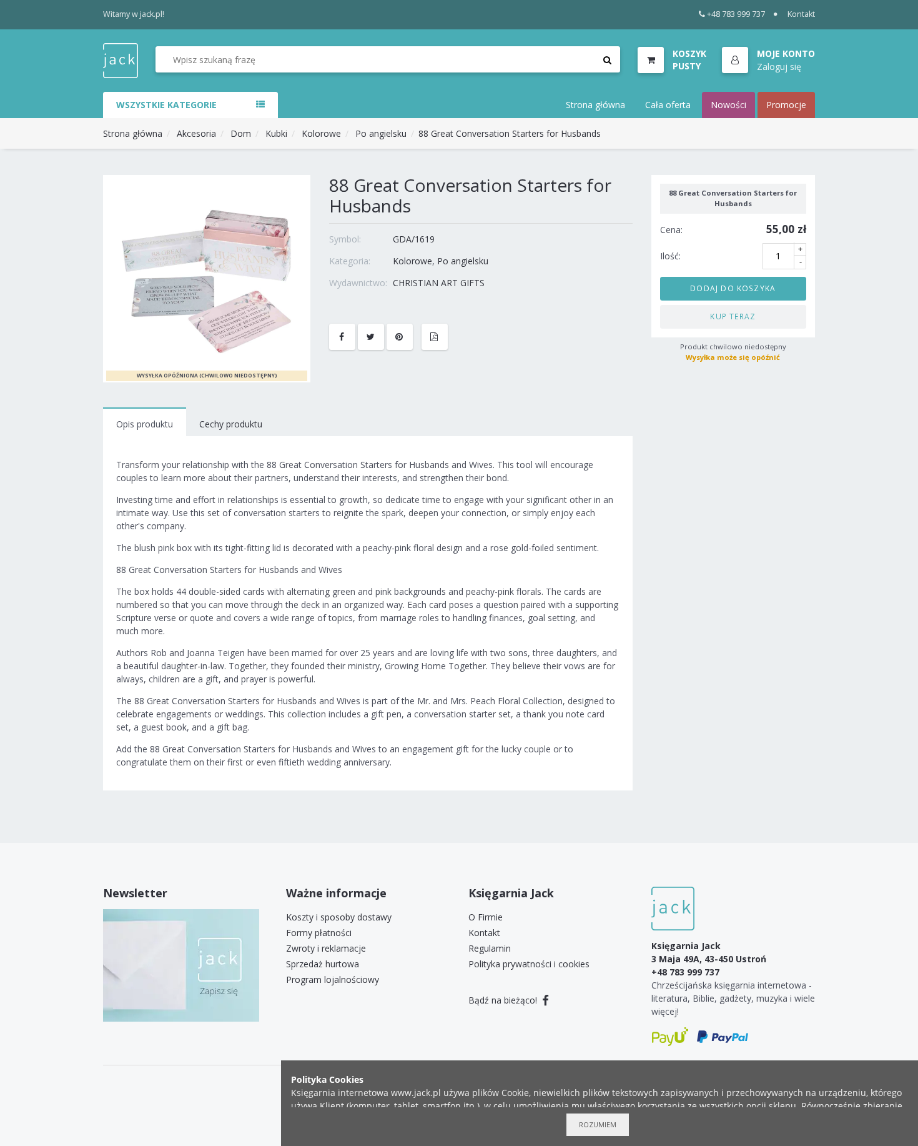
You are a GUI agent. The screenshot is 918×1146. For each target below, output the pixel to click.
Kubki (276, 133)
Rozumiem (597, 1124)
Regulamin (489, 948)
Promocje (786, 105)
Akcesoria (196, 133)
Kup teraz (733, 316)
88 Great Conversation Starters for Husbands (509, 133)
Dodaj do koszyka (733, 288)
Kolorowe (321, 133)
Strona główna (595, 105)
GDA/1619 (414, 239)
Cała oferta (668, 105)
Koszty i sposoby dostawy (339, 917)
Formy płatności (319, 933)
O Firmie (485, 917)
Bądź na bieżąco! (504, 1000)
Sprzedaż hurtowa (322, 964)
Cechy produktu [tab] (230, 424)
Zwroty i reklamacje (326, 948)
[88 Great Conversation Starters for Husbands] (206, 278)
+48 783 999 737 (736, 14)
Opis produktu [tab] (144, 424)
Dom (240, 133)
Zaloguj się (779, 66)
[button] (768, 60)
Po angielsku (381, 133)
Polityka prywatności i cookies (529, 964)
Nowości (728, 105)
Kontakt (801, 14)
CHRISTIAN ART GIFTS (439, 283)
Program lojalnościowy (332, 979)
